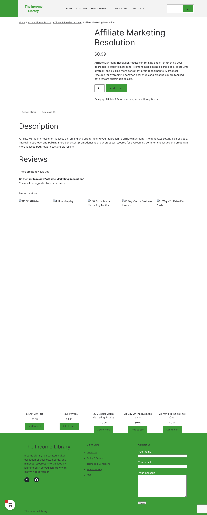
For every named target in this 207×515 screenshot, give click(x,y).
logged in (39, 183)
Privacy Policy (94, 469)
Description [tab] (29, 112)
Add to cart (117, 88)
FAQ (89, 475)
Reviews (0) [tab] (49, 112)
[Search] (188, 8)
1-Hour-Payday (69, 413)
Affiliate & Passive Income (67, 22)
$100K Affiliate (34, 413)
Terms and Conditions (98, 463)
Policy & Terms (95, 458)
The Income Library (47, 447)
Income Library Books (39, 22)
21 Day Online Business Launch (138, 415)
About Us (92, 452)
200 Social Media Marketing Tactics (103, 415)
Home (22, 22)
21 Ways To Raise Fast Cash (172, 415)
